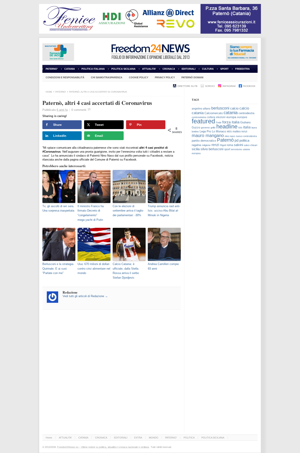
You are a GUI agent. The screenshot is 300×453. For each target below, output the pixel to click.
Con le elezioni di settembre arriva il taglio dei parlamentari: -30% (128, 211)
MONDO (153, 437)
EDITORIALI (186, 70)
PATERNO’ (52, 69)
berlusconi (220, 108)
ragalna (196, 145)
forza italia (230, 122)
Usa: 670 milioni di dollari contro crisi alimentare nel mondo (94, 268)
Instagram (228, 86)
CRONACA (169, 69)
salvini (238, 145)
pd (237, 140)
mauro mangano (208, 135)
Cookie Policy (138, 77)
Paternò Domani (192, 77)
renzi (215, 145)
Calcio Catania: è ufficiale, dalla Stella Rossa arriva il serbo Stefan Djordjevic (126, 270)
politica (244, 140)
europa (231, 117)
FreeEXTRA (242, 69)
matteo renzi (240, 131)
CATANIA (69, 69)
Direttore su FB (187, 86)
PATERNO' (60, 92)
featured (203, 121)
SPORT (224, 69)
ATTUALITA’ (149, 69)
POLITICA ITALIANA (93, 69)
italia (247, 127)
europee (242, 117)
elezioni (221, 117)
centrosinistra (199, 117)
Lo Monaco (219, 131)
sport (227, 149)
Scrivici (210, 86)
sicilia (196, 149)
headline (226, 126)
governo (205, 127)
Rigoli (223, 145)
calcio (234, 108)
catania (231, 112)
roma (230, 145)
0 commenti (78, 109)
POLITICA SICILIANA (123, 69)
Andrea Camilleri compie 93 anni (163, 266)
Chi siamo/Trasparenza (106, 77)
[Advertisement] (225, 231)
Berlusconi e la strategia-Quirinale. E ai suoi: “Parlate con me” (58, 268)
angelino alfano (201, 108)
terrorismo (236, 149)
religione (206, 145)
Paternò (225, 140)
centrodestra (246, 113)
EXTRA (138, 437)
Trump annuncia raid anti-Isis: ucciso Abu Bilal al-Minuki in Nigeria (164, 211)
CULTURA (208, 69)
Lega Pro (205, 131)
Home (49, 92)
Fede (218, 122)
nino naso (230, 136)
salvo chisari (250, 145)
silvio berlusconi (212, 149)
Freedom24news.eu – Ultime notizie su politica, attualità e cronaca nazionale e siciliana (103, 447)
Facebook (249, 86)
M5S (229, 131)
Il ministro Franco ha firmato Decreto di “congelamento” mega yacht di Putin (91, 213)
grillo (213, 127)
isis (240, 127)
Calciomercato (213, 113)
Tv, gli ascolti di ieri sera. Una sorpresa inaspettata (58, 208)
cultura (211, 117)
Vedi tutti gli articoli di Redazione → (85, 296)
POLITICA (189, 437)
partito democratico (204, 140)
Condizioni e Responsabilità (65, 77)
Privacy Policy (165, 77)
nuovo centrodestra (246, 136)
